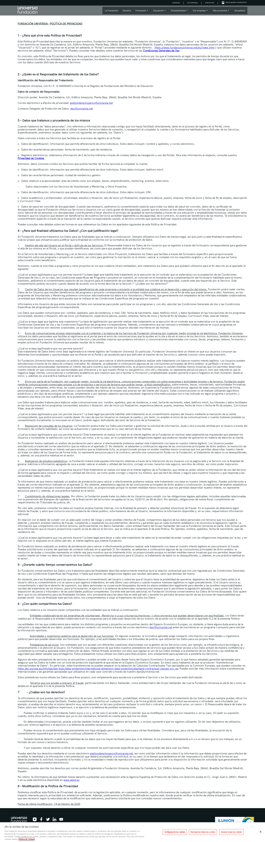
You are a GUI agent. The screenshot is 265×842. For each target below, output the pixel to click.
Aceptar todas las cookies (231, 832)
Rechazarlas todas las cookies (202, 832)
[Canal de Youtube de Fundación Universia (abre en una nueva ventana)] (61, 820)
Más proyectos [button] (219, 11)
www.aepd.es (71, 780)
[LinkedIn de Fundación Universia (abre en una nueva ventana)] (54, 820)
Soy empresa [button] (198, 11)
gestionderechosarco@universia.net (91, 103)
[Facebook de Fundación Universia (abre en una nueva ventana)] (41, 820)
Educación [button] (157, 11)
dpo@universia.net (81, 108)
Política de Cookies (26, 839)
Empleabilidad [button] (177, 11)
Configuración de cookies (174, 832)
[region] (132, 832)
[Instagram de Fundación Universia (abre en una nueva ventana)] (34, 820)
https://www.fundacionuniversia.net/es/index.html (184, 47)
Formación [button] (139, 11)
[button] (234, 3)
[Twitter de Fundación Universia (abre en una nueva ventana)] (48, 820)
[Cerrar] (261, 832)
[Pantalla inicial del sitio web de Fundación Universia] (27, 10)
